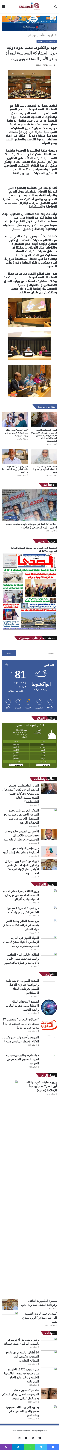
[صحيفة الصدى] (29, 6)
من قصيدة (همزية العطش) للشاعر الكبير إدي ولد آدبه (23, 910)
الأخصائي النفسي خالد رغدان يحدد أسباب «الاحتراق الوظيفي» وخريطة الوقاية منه (21, 835)
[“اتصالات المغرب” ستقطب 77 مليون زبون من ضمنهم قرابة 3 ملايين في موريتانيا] (49, 1025)
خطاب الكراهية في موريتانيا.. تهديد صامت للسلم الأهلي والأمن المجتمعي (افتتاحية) (31, 525)
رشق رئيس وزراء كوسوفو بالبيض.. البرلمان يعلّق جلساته (21, 1342)
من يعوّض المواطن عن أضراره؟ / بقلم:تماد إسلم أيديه (20, 850)
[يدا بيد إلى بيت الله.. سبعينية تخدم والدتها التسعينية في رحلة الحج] (49, 1410)
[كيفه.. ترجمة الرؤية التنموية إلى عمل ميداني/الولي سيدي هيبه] (10, 1317)
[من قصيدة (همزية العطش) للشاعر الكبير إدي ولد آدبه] (49, 911)
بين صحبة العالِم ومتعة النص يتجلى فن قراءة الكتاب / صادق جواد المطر (21, 925)
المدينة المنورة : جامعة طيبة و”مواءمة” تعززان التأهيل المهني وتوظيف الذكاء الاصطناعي (22, 987)
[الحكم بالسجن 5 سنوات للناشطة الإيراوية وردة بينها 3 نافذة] (44, 456)
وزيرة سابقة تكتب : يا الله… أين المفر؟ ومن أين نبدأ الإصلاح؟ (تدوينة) (40, 1086)
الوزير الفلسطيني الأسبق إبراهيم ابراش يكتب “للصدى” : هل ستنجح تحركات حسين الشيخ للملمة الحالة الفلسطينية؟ (44, 435)
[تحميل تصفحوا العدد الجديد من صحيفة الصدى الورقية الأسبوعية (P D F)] (29, 630)
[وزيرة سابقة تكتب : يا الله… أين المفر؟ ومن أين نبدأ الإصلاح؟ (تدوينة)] (10, 1188)
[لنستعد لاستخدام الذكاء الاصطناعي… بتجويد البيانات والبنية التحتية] (49, 1007)
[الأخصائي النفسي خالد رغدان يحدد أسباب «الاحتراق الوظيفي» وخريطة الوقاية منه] (49, 834)
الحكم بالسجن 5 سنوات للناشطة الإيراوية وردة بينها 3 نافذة (45, 469)
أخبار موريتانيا (35, 35)
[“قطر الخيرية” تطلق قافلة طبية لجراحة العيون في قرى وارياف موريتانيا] (15, 419)
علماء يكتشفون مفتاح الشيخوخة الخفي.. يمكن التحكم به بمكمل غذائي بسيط (20, 1394)
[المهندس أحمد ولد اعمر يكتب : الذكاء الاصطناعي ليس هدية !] (49, 1043)
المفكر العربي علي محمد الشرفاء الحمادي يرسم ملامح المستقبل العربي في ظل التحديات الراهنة (21, 816)
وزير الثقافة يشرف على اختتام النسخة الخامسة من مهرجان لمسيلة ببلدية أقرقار (21, 895)
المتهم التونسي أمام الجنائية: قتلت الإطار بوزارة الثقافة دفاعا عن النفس (15, 469)
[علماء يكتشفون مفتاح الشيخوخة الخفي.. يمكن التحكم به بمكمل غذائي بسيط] (49, 1393)
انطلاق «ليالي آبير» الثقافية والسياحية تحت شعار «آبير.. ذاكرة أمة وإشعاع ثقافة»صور (22, 959)
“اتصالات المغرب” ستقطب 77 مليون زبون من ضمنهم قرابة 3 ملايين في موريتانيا (21, 1023)
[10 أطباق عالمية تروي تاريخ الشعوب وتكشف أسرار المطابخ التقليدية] (49, 1355)
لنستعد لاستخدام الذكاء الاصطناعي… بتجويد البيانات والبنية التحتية (22, 1006)
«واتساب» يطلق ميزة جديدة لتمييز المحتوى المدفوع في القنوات (22, 1059)
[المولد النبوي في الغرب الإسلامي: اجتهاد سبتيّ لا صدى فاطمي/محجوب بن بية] (49, 941)
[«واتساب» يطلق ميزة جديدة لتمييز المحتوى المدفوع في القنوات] (49, 1061)
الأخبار (40, 41)
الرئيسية (49, 35)
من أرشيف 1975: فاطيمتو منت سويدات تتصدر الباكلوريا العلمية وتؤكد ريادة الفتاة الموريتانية (21, 1375)
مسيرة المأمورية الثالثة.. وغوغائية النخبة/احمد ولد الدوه (39, 1303)
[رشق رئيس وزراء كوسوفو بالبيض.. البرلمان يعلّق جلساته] (49, 1343)
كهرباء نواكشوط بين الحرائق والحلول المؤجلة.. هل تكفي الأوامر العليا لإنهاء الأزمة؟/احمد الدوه (22, 867)
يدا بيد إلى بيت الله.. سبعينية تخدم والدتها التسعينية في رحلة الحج (22, 1411)
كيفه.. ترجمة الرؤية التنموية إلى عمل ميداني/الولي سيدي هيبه (39, 1318)
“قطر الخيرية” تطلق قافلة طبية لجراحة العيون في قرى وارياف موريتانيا (16, 433)
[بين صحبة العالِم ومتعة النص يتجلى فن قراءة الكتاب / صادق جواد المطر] (49, 924)
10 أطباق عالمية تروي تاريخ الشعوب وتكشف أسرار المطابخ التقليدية (22, 1356)
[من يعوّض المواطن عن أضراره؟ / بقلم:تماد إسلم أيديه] (49, 851)
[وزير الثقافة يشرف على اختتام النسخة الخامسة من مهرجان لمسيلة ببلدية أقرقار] (49, 894)
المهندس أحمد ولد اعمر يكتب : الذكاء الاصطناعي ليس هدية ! (20, 1039)
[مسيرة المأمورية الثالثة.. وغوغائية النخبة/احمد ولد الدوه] (10, 1304)
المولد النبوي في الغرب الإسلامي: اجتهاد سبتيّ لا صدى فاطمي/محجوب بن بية (21, 942)
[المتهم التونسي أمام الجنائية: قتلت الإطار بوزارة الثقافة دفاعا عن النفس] (15, 456)
